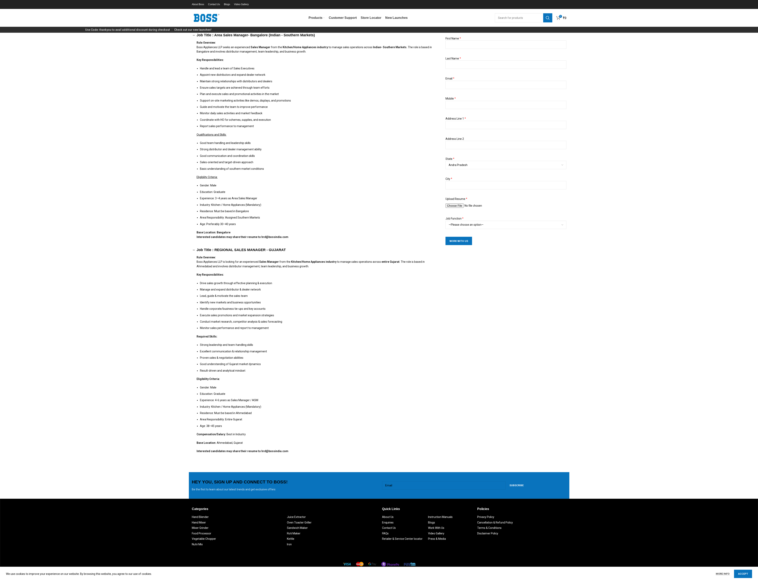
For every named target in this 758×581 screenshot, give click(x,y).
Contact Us (389, 527)
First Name (453, 38)
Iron (289, 544)
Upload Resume (456, 198)
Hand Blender (200, 517)
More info (723, 573)
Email (449, 78)
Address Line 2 (454, 138)
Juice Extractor (296, 517)
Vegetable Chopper (204, 538)
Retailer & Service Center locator (402, 538)
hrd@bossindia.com (274, 237)
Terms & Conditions (489, 527)
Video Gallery (436, 533)
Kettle (290, 538)
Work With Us (436, 527)
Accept (743, 573)
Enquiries (388, 522)
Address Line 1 (455, 118)
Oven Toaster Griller (299, 522)
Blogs (431, 522)
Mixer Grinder (200, 527)
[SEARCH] (547, 17)
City (448, 178)
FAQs (385, 533)
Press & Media (437, 538)
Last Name (453, 58)
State (449, 158)
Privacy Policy (485, 517)
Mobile (450, 98)
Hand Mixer (199, 522)
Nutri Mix (197, 544)
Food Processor (201, 533)
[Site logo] (207, 17)
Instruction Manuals (440, 517)
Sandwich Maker (297, 527)
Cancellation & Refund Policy (495, 522)
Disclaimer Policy (487, 533)
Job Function (454, 218)
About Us (388, 517)
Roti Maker (293, 533)
